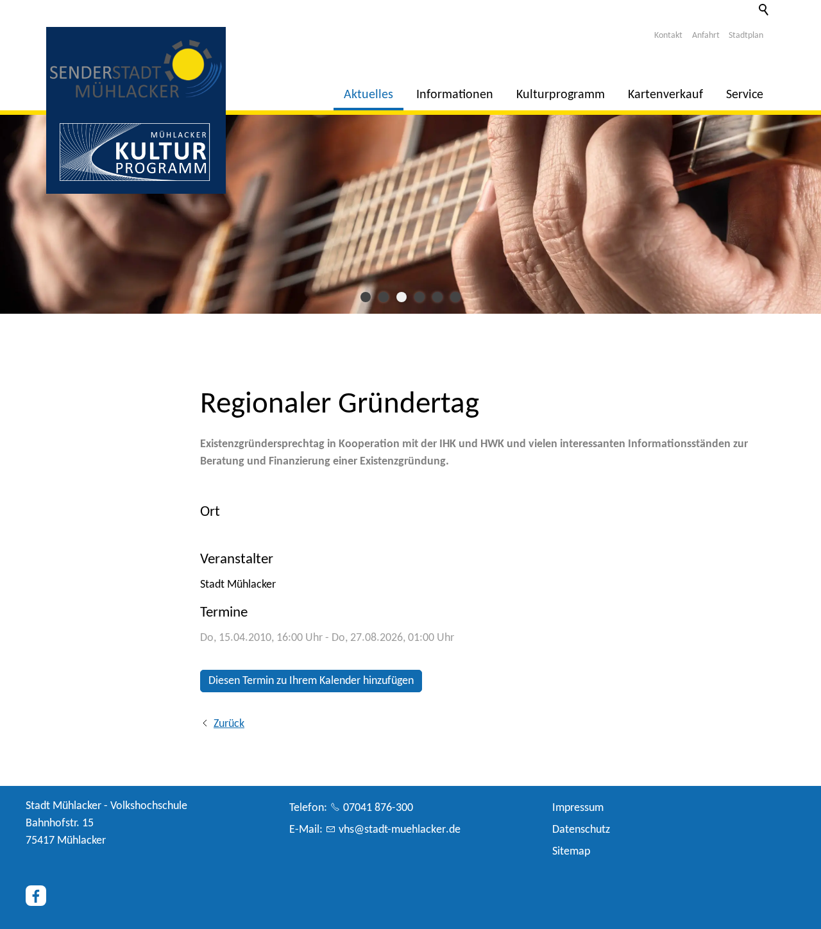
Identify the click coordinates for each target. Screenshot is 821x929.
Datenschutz (581, 830)
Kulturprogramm (560, 95)
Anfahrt (706, 35)
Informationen (454, 95)
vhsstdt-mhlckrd (397, 830)
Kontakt (668, 35)
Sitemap (571, 852)
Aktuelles (368, 95)
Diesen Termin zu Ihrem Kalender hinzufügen (311, 681)
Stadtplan (746, 35)
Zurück (229, 724)
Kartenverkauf (665, 95)
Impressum (578, 808)
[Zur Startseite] (136, 69)
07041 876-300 (378, 808)
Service (744, 95)
